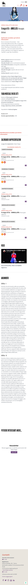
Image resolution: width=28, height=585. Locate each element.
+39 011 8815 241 (6, 570)
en (23, 2)
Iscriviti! (14, 452)
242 (12, 570)
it (21, 2)
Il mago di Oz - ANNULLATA (10, 157)
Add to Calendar (26, 165)
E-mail (5, 559)
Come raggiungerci (7, 576)
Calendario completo (14, 147)
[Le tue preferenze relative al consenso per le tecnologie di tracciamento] (25, 582)
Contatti (5, 555)
